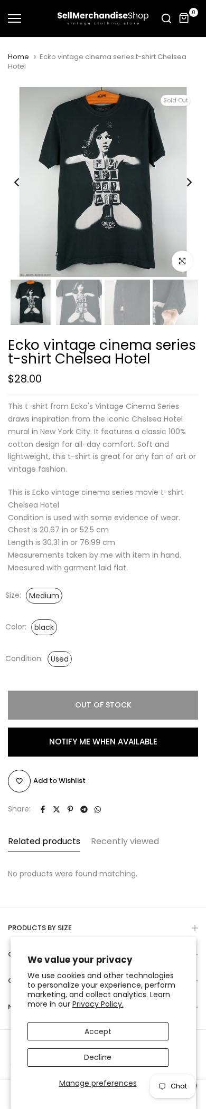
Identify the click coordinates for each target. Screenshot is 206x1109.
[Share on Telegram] (84, 809)
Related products (44, 841)
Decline (97, 1057)
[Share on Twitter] (56, 809)
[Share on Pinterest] (70, 809)
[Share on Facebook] (43, 809)
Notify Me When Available (103, 741)
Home (18, 57)
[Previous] (23, 182)
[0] (184, 18)
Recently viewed (125, 841)
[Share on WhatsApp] (97, 809)
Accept (98, 1031)
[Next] (182, 182)
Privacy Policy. (98, 1004)
